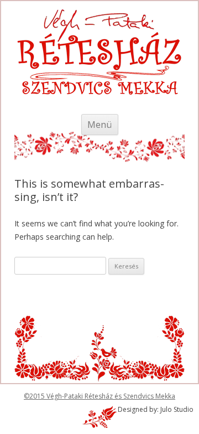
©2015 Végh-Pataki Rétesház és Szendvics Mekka (99, 396)
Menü (99, 124)
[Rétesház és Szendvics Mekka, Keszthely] (99, 66)
